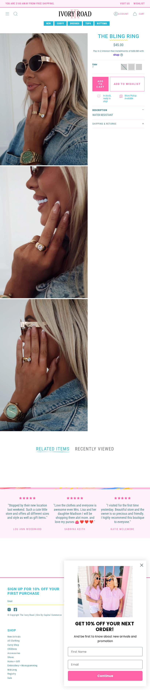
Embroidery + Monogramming (22, 665)
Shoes (11, 657)
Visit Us (125, 3)
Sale (10, 678)
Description (99, 110)
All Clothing (13, 640)
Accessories (14, 653)
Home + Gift (14, 661)
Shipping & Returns (104, 123)
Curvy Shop (13, 645)
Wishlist (139, 3)
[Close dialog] (141, 565)
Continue (105, 675)
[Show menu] (7, 13)
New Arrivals (14, 636)
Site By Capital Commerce (49, 615)
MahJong (12, 669)
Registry (12, 673)
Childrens (12, 649)
